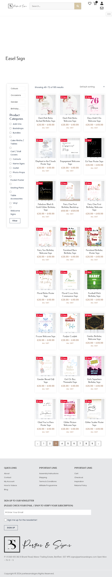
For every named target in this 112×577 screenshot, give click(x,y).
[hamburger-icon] (109, 14)
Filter (14, 220)
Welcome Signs (15, 212)
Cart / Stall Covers (16, 153)
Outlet (16, 168)
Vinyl (15, 203)
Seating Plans (17, 187)
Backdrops (18, 128)
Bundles (17, 132)
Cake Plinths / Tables (17, 142)
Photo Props (19, 172)
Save (40, 97)
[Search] (77, 6)
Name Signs (19, 163)
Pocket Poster (17, 180)
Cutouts (17, 159)
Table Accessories (17, 197)
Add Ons (17, 124)
